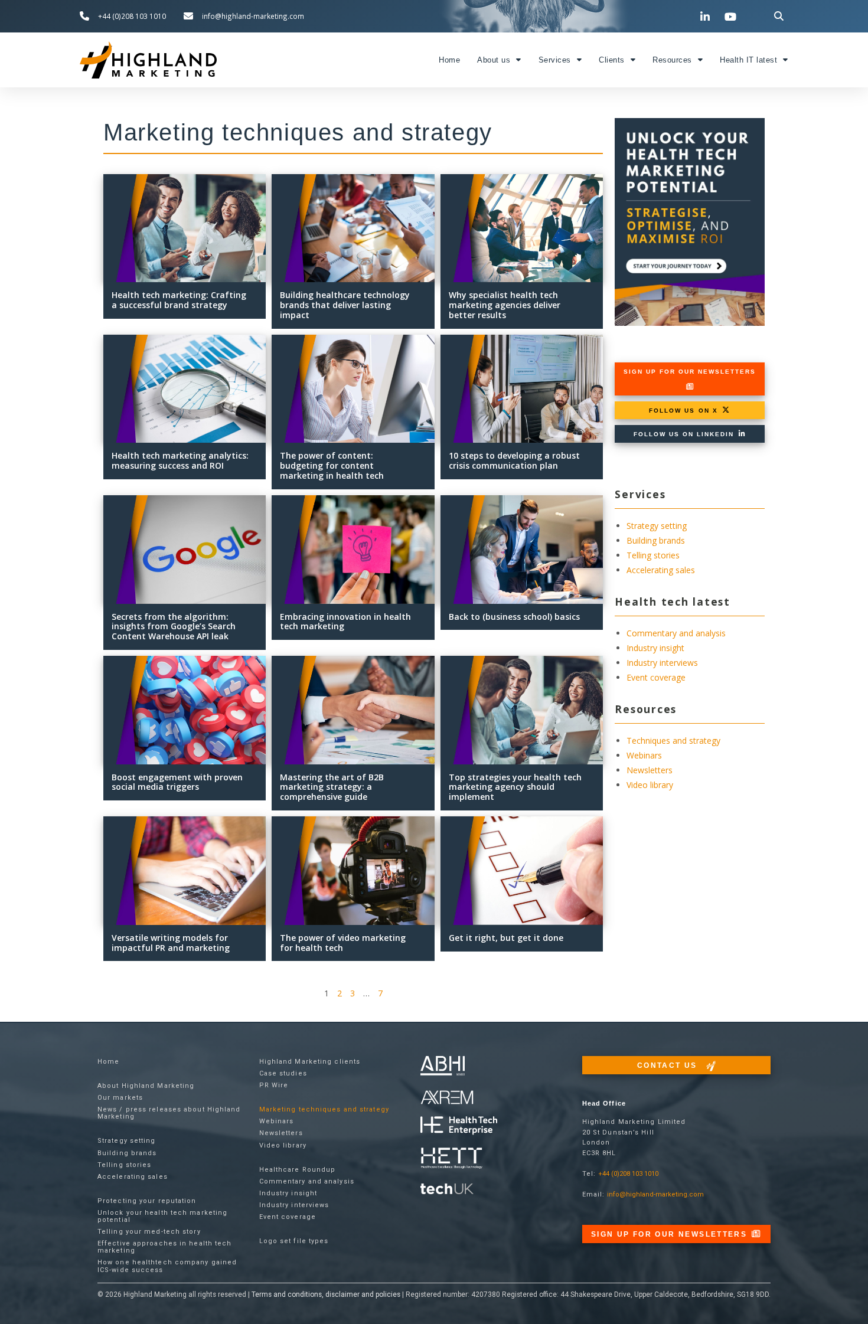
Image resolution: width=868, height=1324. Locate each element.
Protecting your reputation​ (147, 1201)
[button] (779, 16)
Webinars (644, 755)
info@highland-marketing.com (655, 1194)
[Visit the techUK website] (447, 1097)
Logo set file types (294, 1241)
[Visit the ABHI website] (442, 1065)
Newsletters (649, 770)
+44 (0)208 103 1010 (628, 1174)
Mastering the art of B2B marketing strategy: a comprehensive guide (332, 787)
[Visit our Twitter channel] (681, 15)
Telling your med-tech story (149, 1231)
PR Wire (274, 1085)
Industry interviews (662, 662)
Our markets (120, 1097)
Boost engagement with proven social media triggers (177, 782)
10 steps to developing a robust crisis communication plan (514, 460)
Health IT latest (748, 60)
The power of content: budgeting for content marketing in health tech (332, 465)
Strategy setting (656, 525)
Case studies (283, 1073)
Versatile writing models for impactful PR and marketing (171, 942)
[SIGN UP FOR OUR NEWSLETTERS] (690, 387)
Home (449, 60)
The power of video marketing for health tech (343, 942)
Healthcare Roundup (297, 1169)
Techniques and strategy (673, 740)
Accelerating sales (660, 570)
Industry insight (655, 647)
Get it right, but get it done (506, 937)
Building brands (655, 540)
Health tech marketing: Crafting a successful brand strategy (179, 299)
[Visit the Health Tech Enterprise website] (458, 1126)
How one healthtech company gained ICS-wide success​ (167, 1265)
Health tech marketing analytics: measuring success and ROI (180, 460)
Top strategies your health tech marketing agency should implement (515, 787)
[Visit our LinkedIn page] (707, 16)
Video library (649, 784)
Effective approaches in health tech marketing (164, 1247)
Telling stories (653, 555)
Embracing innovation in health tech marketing (345, 621)
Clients (612, 60)
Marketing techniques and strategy (324, 1109)
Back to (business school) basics (514, 616)
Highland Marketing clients (310, 1061)
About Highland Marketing (145, 1086)
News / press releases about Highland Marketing (169, 1113)
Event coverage (656, 677)
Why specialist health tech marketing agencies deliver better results (504, 305)
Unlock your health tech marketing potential (162, 1216)
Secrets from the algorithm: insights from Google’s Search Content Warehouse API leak (174, 626)
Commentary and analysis (676, 633)
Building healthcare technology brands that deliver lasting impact (345, 305)
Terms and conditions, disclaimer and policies (326, 1294)
